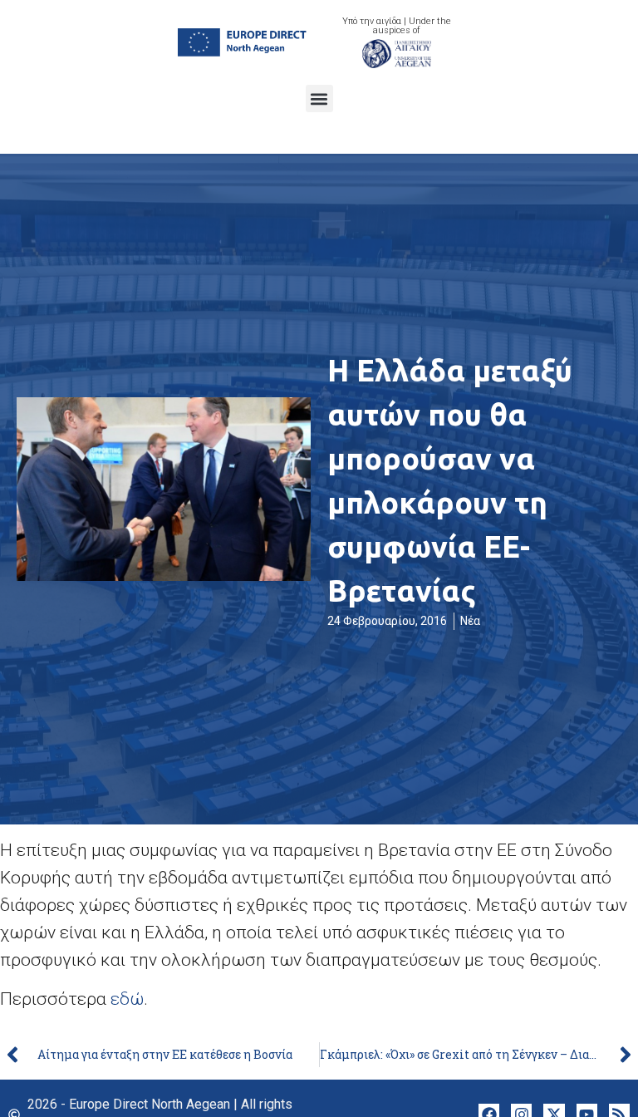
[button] (319, 98)
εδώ (127, 999)
